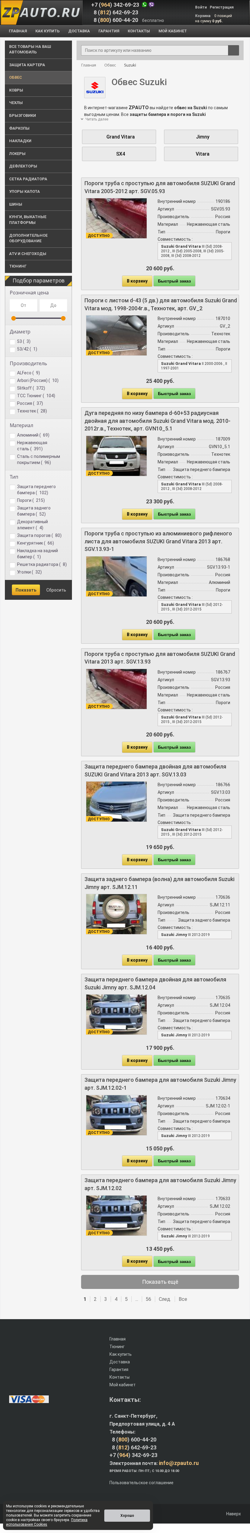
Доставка (119, 1361)
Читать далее (96, 119)
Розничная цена (29, 292)
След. (165, 1299)
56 (148, 1299)
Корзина (203, 16)
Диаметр (20, 331)
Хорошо (127, 1515)
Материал (21, 425)
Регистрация (222, 7)
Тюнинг (117, 1346)
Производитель (28, 363)
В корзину (137, 281)
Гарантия (118, 1369)
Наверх (233, 1513)
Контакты (119, 1377)
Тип (14, 476)
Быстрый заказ (174, 281)
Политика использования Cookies (47, 1522)
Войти (201, 7)
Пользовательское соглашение (141, 1482)
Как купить (120, 1354)
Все (183, 1299)
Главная (117, 1339)
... (136, 1299)
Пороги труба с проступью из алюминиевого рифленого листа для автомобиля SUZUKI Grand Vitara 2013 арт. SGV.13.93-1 (158, 541)
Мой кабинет (122, 1384)
